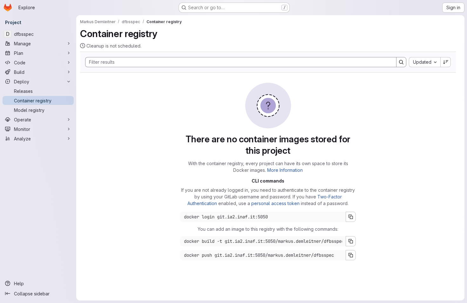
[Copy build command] (351, 241)
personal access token (275, 203)
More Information (285, 170)
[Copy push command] (351, 255)
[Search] (401, 62)
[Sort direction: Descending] (446, 62)
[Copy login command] (351, 217)
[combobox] (424, 62)
